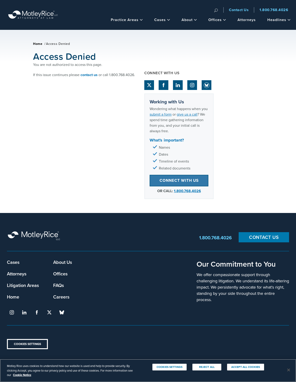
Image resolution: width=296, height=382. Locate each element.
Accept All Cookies (245, 367)
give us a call (187, 114)
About (187, 19)
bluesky (62, 312)
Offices (215, 19)
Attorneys (246, 19)
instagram (192, 85)
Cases (160, 19)
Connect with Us (179, 180)
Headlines (276, 19)
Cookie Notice (22, 375)
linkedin (178, 85)
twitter (149, 85)
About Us (62, 262)
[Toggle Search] (216, 10)
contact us (89, 74)
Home (38, 43)
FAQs (58, 285)
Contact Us (239, 9)
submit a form (161, 114)
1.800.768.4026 (273, 9)
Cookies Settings (27, 344)
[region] (148, 370)
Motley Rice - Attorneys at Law (33, 14)
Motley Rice (34, 237)
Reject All (207, 367)
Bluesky (206, 85)
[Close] (289, 370)
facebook (163, 85)
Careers (61, 296)
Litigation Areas (23, 285)
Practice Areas (125, 19)
